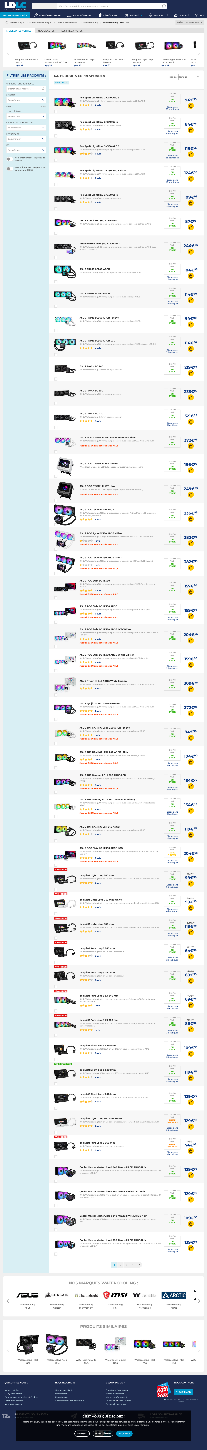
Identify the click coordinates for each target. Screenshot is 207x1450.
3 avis (97, 711)
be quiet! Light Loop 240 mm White (101, 899)
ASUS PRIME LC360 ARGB (95, 293)
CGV (7, 1393)
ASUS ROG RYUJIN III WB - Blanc (99, 463)
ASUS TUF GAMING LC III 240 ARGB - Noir (104, 752)
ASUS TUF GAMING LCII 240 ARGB (100, 826)
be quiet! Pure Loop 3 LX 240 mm (99, 995)
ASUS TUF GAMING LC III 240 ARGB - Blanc (105, 727)
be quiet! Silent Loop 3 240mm (98, 1045)
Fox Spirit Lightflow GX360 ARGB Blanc (103, 170)
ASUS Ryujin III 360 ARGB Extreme (100, 703)
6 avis (97, 956)
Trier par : (173, 77)
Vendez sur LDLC (63, 1390)
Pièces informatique (40, 22)
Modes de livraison (115, 1393)
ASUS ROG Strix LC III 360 (95, 580)
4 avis (97, 105)
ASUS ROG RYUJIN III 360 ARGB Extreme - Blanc (108, 437)
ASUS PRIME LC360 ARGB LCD (97, 340)
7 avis (97, 1053)
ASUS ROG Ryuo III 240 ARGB (97, 509)
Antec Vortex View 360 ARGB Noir (99, 243)
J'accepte (124, 1433)
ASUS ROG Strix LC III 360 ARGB (98, 606)
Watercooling (90, 22)
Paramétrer (103, 1433)
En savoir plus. (141, 1425)
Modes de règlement (116, 1397)
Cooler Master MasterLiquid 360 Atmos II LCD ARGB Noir (113, 1240)
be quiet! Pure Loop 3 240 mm (97, 948)
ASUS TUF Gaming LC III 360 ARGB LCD (103, 775)
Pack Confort (125, 1400)
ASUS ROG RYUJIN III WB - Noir (98, 486)
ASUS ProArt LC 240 (91, 366)
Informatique (17, 22)
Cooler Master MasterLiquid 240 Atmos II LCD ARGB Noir (113, 1167)
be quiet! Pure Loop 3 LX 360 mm (99, 1020)
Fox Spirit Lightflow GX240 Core (99, 121)
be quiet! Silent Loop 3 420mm (98, 1094)
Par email (185, 1392)
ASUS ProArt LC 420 (91, 413)
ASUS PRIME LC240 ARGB (95, 269)
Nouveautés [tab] (46, 30)
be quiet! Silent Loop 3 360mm (98, 1069)
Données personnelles (16, 1397)
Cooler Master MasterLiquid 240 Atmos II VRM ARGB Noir (113, 1215)
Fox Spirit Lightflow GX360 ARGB (99, 146)
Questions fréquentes (117, 1390)
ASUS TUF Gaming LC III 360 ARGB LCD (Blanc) (107, 799)
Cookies (34, 1397)
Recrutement (61, 1393)
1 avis (97, 541)
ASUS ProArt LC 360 (91, 390)
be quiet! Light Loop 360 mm (97, 924)
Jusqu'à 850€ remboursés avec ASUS (99, 445)
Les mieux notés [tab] (72, 30)
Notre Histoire (12, 1390)
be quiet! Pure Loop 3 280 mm (97, 972)
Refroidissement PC (67, 22)
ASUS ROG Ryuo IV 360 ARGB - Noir (100, 557)
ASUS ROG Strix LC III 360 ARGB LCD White (105, 629)
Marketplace (61, 1397)
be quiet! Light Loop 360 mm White (101, 1118)
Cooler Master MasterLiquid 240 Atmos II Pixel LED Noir (112, 1191)
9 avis (97, 688)
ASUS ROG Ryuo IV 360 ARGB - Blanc (101, 533)
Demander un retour (116, 1404)
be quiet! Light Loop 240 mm (97, 875)
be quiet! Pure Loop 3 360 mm (97, 1142)
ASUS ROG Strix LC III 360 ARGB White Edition (107, 654)
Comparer (61, 111)
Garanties (110, 1400)
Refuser (82, 1433)
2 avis (97, 421)
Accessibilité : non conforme (69, 1400)
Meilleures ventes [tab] (18, 30)
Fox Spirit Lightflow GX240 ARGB (99, 97)
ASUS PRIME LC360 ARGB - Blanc (99, 317)
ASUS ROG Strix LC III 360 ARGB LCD (101, 848)
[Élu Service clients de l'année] (163, 1396)
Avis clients (16, 1393)
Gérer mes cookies (14, 1400)
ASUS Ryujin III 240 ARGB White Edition (103, 681)
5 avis (97, 883)
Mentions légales (13, 1404)
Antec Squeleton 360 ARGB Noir (98, 220)
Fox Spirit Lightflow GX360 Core (99, 194)
